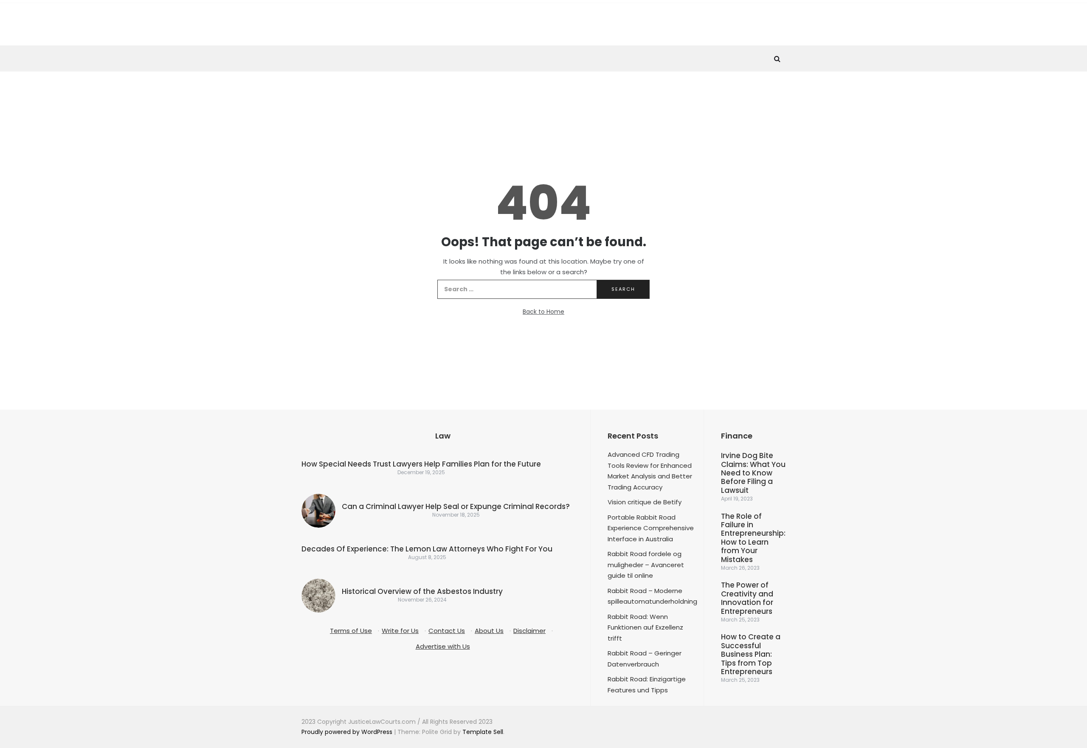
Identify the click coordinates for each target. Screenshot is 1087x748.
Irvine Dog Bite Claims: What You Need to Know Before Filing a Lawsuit (753, 472)
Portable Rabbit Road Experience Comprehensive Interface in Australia (651, 528)
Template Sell (482, 732)
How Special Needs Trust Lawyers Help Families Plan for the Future (421, 464)
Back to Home (543, 311)
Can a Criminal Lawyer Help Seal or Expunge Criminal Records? (456, 506)
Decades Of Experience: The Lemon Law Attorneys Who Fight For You (426, 549)
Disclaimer (529, 630)
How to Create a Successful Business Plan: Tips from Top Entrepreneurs (750, 654)
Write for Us (400, 630)
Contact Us (446, 630)
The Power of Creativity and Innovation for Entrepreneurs (747, 598)
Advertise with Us (443, 646)
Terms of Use (351, 630)
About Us (489, 630)
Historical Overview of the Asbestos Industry (422, 591)
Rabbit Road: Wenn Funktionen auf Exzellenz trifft (645, 627)
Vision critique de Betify (644, 502)
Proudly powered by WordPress (347, 732)
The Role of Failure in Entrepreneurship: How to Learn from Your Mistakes (753, 538)
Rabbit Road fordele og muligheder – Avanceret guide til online (646, 564)
